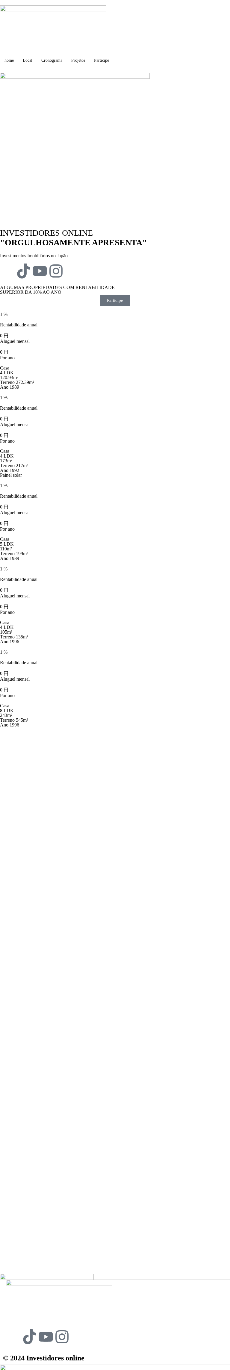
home (9, 60)
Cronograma (51, 60)
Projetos (78, 60)
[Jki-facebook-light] (7, 271)
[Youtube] (39, 271)
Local (27, 60)
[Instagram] (56, 271)
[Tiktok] (23, 271)
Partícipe (101, 60)
